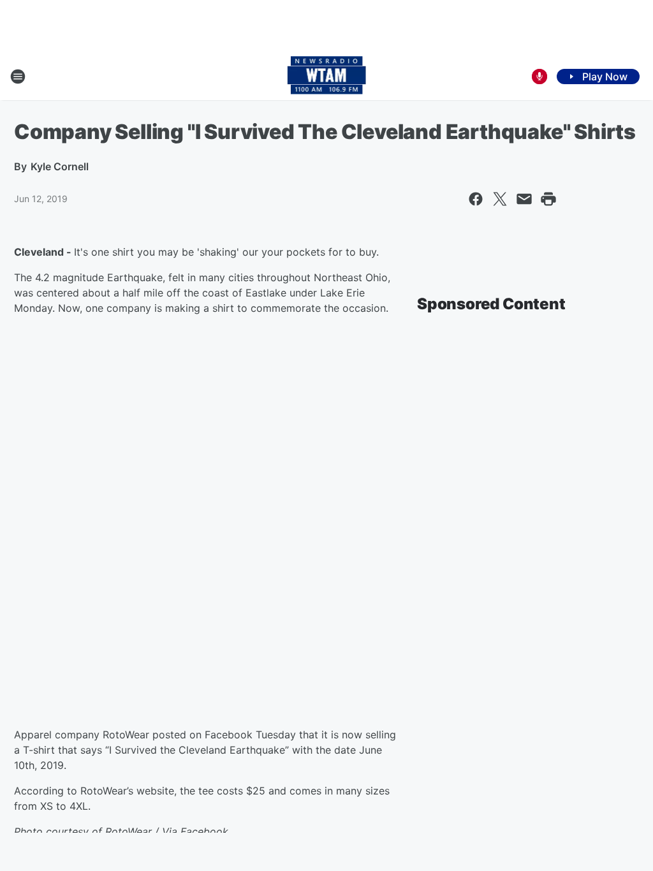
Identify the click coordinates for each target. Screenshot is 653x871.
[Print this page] (548, 199)
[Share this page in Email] (524, 199)
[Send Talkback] (539, 76)
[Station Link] (327, 76)
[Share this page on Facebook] (476, 199)
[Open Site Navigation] (18, 76)
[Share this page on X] (500, 199)
